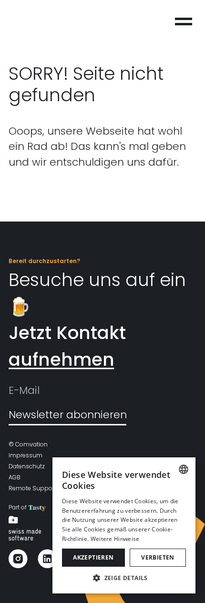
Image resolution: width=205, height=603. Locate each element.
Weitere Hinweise (115, 539)
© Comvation (28, 444)
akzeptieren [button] (93, 557)
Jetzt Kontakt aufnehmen (67, 346)
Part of (18, 507)
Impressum (25, 455)
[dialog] (123, 525)
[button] (124, 578)
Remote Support (32, 488)
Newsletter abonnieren (68, 414)
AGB (14, 477)
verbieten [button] (157, 557)
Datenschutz (27, 466)
